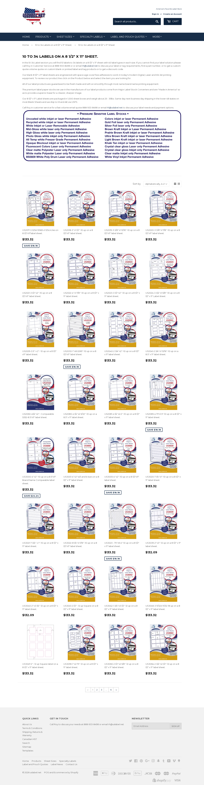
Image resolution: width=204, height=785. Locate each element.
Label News (57, 764)
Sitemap (26, 746)
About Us (27, 724)
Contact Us (71, 764)
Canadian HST (29, 739)
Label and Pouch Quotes (128, 36)
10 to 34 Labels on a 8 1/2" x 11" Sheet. (53, 45)
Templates (27, 750)
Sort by (137, 183)
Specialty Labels (91, 36)
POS (46, 772)
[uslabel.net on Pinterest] (141, 761)
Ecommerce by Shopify (66, 772)
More (156, 36)
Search (26, 743)
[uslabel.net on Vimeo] (174, 761)
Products (42, 36)
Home (26, 36)
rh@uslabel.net (90, 66)
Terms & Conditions (32, 728)
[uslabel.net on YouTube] (169, 761)
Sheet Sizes (65, 36)
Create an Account (172, 14)
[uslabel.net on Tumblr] (163, 761)
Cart (175, 21)
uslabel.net (35, 772)
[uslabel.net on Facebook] (136, 761)
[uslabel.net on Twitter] (130, 761)
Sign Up (176, 726)
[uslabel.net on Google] (147, 761)
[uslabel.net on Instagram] (153, 761)
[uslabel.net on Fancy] (179, 761)
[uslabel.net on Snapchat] (158, 761)
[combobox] (137, 21)
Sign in (155, 14)
